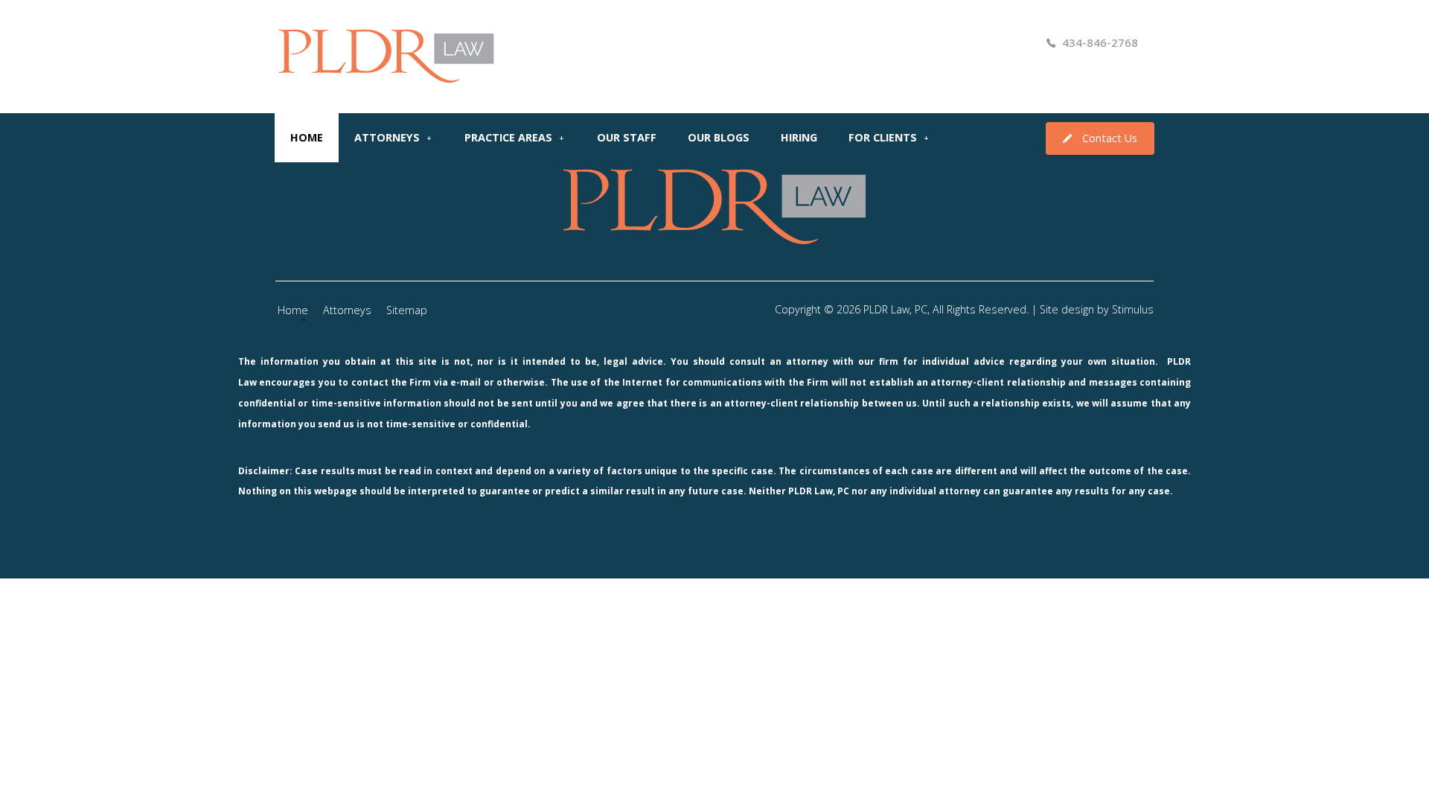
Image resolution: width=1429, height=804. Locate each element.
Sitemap (406, 310)
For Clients (882, 137)
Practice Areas (508, 137)
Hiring (799, 137)
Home (306, 137)
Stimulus (1133, 309)
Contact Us (1109, 138)
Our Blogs (718, 137)
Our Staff (626, 137)
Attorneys (387, 137)
